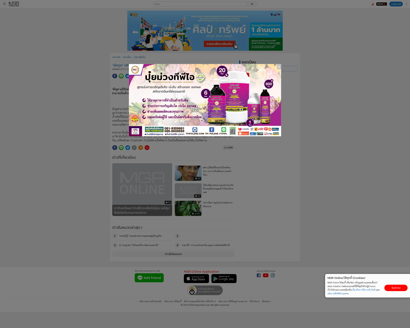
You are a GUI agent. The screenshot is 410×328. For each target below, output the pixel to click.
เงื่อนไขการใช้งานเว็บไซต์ (363, 289)
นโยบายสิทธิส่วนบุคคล (338, 293)
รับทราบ (396, 288)
